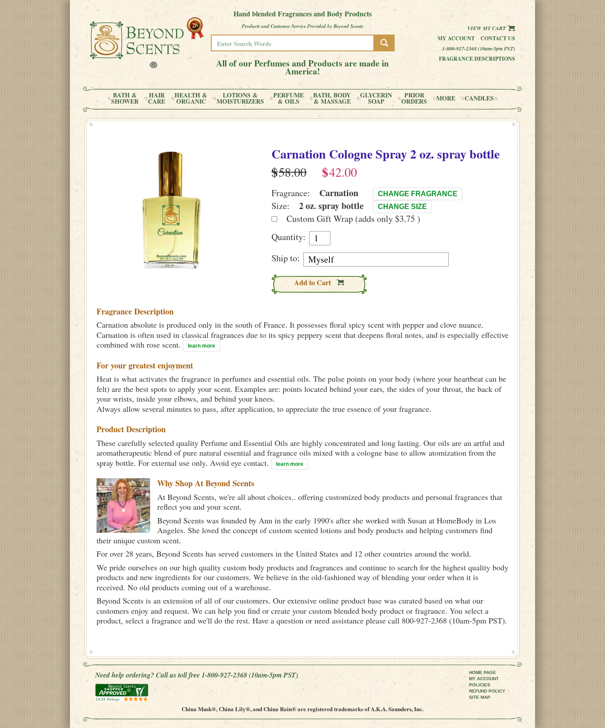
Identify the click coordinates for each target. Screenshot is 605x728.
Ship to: (285, 258)
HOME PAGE (482, 672)
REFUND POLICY (487, 691)
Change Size (402, 206)
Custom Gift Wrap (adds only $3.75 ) (353, 219)
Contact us (498, 38)
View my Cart (487, 28)
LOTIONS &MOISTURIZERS (240, 98)
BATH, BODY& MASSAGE (332, 98)
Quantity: (288, 237)
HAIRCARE (156, 98)
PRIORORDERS (414, 98)
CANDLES (479, 98)
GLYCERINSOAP (376, 98)
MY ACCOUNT (484, 678)
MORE (445, 98)
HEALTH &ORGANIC (191, 98)
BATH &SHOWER (125, 98)
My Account (456, 38)
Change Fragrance (418, 193)
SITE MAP (479, 697)
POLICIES (479, 684)
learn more (201, 346)
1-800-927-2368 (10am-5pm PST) (478, 48)
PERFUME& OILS (288, 98)
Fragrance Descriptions (477, 58)
